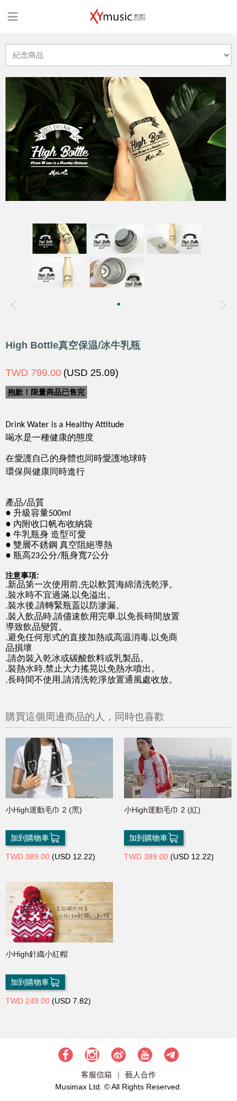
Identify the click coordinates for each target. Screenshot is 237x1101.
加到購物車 (29, 837)
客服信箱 (96, 1074)
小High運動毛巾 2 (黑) (44, 809)
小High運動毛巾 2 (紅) (162, 809)
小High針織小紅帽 (37, 954)
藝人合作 (140, 1074)
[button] (118, 304)
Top (223, 1060)
